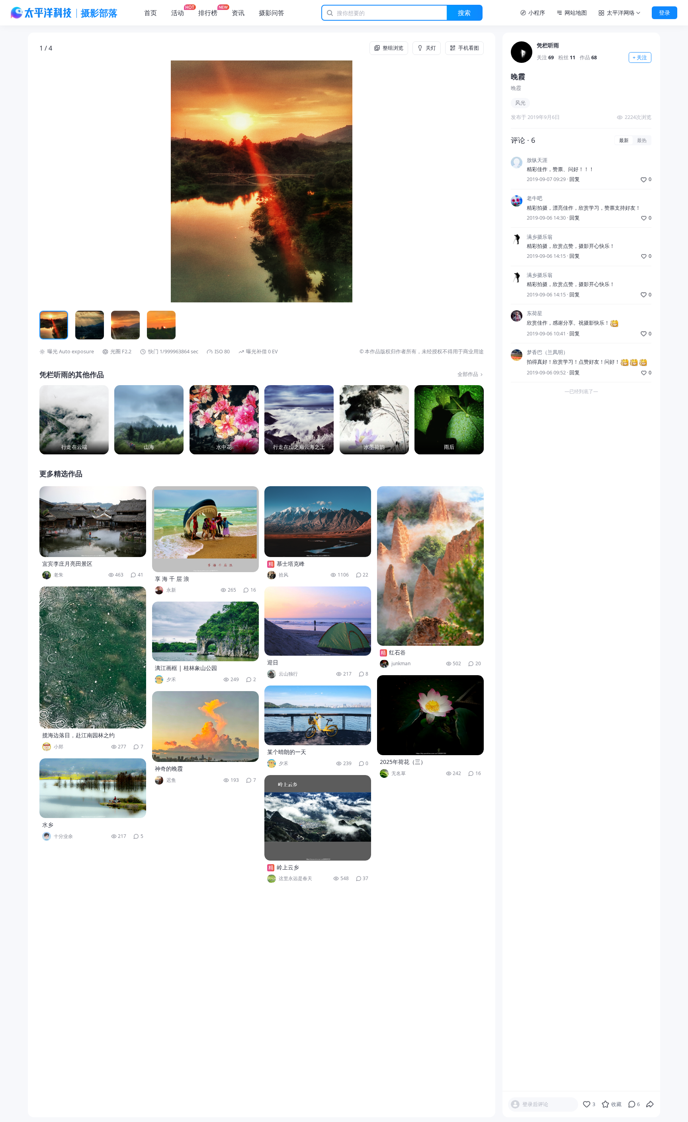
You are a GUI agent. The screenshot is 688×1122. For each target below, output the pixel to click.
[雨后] (449, 419)
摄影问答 (271, 12)
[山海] (149, 419)
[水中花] (224, 419)
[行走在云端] (74, 419)
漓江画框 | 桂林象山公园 (186, 668)
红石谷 (397, 652)
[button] (83, 181)
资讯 (238, 12)
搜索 (464, 12)
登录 (664, 12)
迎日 (272, 662)
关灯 (431, 48)
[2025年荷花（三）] (430, 715)
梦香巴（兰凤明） (547, 352)
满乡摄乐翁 (540, 237)
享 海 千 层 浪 (172, 578)
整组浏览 (393, 48)
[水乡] (92, 788)
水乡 (47, 824)
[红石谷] (430, 566)
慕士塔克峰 (291, 563)
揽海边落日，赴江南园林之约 (78, 735)
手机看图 (468, 48)
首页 (150, 12)
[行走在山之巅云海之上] (299, 419)
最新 (624, 140)
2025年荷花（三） (403, 762)
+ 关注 (640, 57)
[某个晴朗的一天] (317, 715)
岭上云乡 (288, 867)
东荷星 (534, 313)
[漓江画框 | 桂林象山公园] (205, 631)
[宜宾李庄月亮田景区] (92, 521)
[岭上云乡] (317, 818)
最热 (642, 140)
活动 (177, 12)
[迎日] (317, 621)
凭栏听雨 (548, 45)
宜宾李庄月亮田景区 (67, 563)
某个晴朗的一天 (286, 752)
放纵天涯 (537, 160)
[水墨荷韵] (374, 419)
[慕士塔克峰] (317, 521)
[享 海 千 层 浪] (205, 529)
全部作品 (467, 374)
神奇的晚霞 (169, 768)
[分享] (650, 1104)
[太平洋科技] (41, 13)
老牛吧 (534, 198)
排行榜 (207, 12)
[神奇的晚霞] (205, 726)
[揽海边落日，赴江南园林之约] (92, 657)
